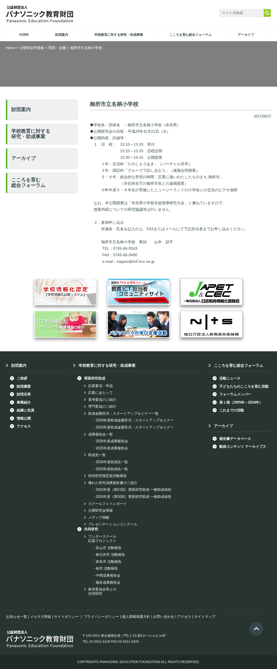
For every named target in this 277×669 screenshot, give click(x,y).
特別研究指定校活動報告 (107, 476)
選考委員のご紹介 (102, 400)
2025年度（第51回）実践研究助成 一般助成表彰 (134, 490)
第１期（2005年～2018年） (241, 402)
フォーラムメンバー (235, 394)
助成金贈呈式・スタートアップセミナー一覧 (123, 413)
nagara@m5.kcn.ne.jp (135, 261)
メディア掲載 (98, 517)
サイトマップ (204, 617)
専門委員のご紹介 (102, 406)
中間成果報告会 (108, 575)
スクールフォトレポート (107, 504)
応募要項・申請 (100, 386)
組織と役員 (25, 410)
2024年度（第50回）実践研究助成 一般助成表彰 (134, 497)
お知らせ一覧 (16, 617)
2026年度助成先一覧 (112, 462)
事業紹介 (24, 402)
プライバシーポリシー (101, 617)
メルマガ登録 (40, 617)
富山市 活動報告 (108, 548)
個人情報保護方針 (136, 617)
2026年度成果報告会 (112, 441)
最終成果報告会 (108, 582)
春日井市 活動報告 (110, 555)
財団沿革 (24, 394)
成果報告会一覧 (100, 434)
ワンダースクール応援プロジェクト (102, 538)
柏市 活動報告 (107, 568)
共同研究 (91, 529)
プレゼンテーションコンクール (112, 524)
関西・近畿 (57, 48)
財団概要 (24, 386)
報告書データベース (235, 439)
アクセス (24, 426)
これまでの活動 (231, 410)
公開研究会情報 (100, 510)
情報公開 (24, 418)
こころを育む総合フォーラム (28, 182)
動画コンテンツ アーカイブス (242, 446)
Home (10, 48)
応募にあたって (100, 393)
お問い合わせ (163, 617)
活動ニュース (229, 378)
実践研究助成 (94, 378)
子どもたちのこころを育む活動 (244, 386)
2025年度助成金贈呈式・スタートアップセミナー (135, 427)
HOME (24, 35)
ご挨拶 (22, 378)
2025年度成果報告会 (112, 448)
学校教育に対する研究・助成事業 (30, 133)
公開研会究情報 (31, 48)
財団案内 (21, 109)
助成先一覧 (97, 455)
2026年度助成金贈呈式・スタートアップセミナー (135, 420)
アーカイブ (23, 158)
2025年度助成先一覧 (112, 469)
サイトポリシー (66, 617)
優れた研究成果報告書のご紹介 (112, 483)
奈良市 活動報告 (108, 562)
